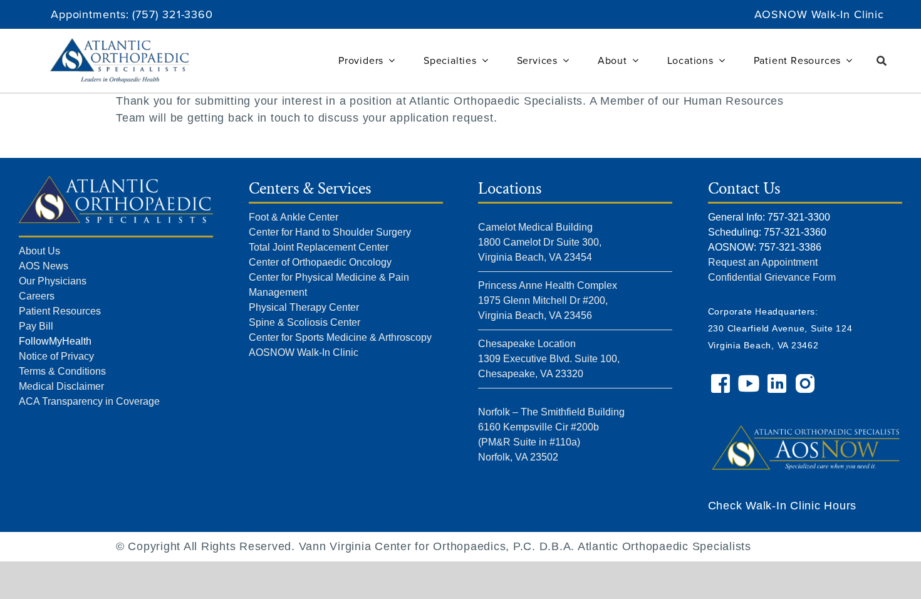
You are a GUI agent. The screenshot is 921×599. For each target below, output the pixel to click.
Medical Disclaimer (61, 386)
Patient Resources (60, 311)
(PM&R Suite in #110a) (529, 442)
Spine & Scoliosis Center (304, 322)
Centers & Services (310, 188)
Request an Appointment (763, 262)
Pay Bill (36, 326)
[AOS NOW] (805, 414)
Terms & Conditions (62, 371)
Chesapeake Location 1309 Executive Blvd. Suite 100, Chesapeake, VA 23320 (549, 358)
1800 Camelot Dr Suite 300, (539, 242)
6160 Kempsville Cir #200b (538, 427)
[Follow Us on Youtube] (750, 379)
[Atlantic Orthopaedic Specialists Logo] (119, 44)
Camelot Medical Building (535, 227)
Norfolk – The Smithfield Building (551, 412)
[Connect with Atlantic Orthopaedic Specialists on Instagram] (807, 379)
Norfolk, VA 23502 (518, 457)
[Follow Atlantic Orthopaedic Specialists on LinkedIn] (778, 379)
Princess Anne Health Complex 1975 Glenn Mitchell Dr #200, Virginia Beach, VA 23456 (547, 300)
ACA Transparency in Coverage (89, 401)
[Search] (882, 60)
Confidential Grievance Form (772, 277)
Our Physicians (52, 281)
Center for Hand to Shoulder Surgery (330, 232)
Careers (37, 296)
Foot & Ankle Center (293, 217)
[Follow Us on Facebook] (722, 379)
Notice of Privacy (56, 356)
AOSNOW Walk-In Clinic (819, 14)
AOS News (43, 266)
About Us (39, 251)
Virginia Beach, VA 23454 (535, 257)
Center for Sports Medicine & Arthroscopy (340, 337)
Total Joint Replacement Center (318, 247)
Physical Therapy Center (304, 307)
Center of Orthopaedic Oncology (320, 262)
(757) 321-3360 (172, 14)
